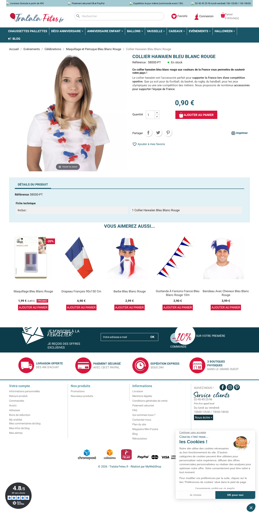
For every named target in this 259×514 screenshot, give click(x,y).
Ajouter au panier (198, 115)
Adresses (14, 410)
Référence (22, 194)
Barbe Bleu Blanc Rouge (130, 291)
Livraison (137, 391)
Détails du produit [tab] (33, 184)
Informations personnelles (24, 391)
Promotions (78, 391)
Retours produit (18, 396)
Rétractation (139, 438)
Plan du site (139, 424)
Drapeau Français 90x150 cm (81, 291)
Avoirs (12, 405)
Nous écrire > (203, 417)
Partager (148, 132)
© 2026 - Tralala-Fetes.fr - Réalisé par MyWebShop (129, 466)
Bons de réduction (19, 414)
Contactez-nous (141, 419)
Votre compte (19, 386)
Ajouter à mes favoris (148, 144)
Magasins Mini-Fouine (145, 429)
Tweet (158, 132)
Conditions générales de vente (149, 400)
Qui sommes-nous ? (143, 414)
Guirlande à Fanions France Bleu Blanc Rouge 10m (177, 293)
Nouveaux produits (82, 396)
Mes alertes (16, 432)
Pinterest (168, 132)
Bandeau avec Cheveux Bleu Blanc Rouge (226, 293)
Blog (135, 433)
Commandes (16, 400)
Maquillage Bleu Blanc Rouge (33, 291)
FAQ (134, 410)
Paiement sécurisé (143, 405)
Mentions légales (142, 396)
